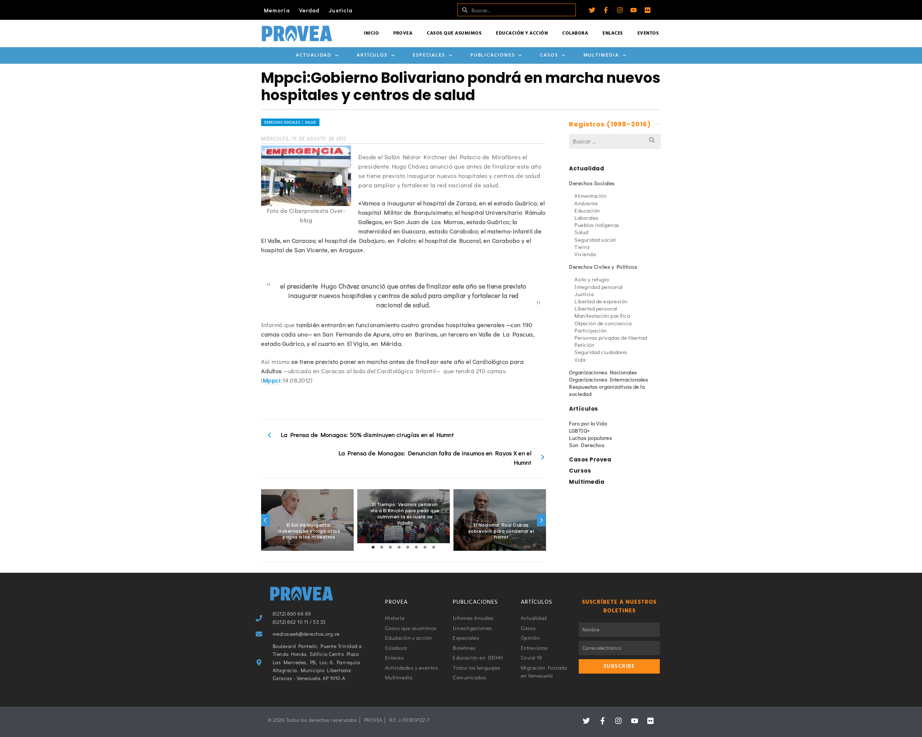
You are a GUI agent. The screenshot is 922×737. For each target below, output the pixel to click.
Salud (581, 232)
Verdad (309, 10)
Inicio (371, 33)
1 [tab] (373, 547)
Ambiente (586, 203)
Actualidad (313, 55)
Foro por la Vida (588, 423)
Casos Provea (590, 459)
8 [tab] (433, 547)
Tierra (581, 246)
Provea (402, 33)
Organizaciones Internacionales (608, 379)
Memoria (277, 10)
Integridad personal (598, 286)
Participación (590, 330)
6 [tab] (416, 547)
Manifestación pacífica (602, 315)
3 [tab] (390, 547)
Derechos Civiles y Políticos (603, 266)
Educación (587, 210)
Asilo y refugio (591, 279)
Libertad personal (595, 308)
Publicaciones (492, 55)
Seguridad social (595, 239)
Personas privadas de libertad (610, 337)
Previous (265, 520)
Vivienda (585, 254)
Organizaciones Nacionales (603, 372)
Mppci (272, 380)
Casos (549, 55)
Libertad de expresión (601, 301)
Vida (579, 359)
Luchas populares (590, 437)
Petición (584, 344)
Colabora (575, 33)
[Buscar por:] (615, 141)
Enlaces (613, 33)
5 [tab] (407, 547)
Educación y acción (522, 33)
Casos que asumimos (454, 33)
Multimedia (601, 55)
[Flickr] (647, 10)
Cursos (580, 470)
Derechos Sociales (592, 183)
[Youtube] (633, 10)
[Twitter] (592, 10)
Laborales (586, 217)
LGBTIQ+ (579, 430)
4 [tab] (399, 547)
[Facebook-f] (606, 10)
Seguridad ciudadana (600, 352)
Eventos (648, 33)
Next (541, 520)
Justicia (341, 10)
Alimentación (590, 195)
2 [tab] (381, 547)
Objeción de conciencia (602, 323)
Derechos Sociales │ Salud (290, 122)
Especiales (429, 55)
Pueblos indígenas (596, 224)
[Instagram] (620, 10)
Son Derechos (586, 444)
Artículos (372, 55)
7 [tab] (425, 547)
